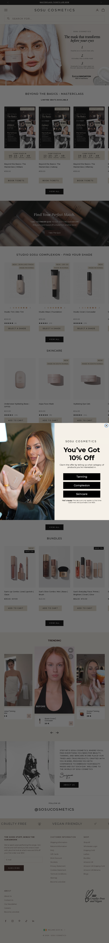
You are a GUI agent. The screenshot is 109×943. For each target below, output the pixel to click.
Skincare (81, 494)
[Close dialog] (106, 425)
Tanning (81, 476)
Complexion (82, 485)
